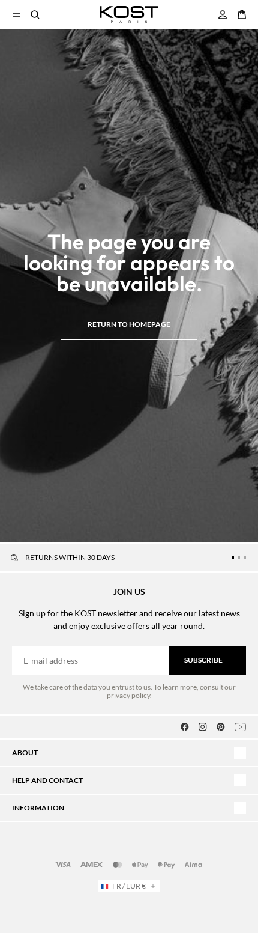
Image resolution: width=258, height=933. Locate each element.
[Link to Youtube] (240, 727)
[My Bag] (241, 14)
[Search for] (35, 14)
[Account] (222, 14)
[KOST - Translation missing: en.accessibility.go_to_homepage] (129, 14)
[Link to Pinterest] (221, 727)
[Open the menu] (16, 14)
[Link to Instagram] (203, 727)
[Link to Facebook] (185, 727)
